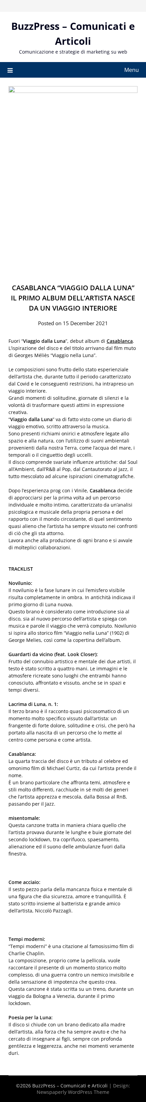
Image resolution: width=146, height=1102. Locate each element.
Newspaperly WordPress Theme (73, 1092)
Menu (131, 70)
